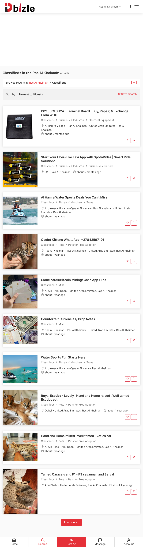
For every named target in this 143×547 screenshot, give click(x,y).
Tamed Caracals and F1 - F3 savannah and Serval (77, 474)
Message (100, 544)
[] (134, 82)
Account (129, 544)
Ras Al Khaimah (39, 82)
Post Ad (71, 544)
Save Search (129, 94)
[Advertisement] (71, 39)
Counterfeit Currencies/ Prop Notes (68, 319)
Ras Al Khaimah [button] (109, 6)
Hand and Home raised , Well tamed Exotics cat (76, 436)
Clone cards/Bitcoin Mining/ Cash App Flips (73, 280)
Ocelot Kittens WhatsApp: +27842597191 (72, 239)
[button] (31, 94)
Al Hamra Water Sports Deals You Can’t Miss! (74, 197)
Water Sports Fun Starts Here (63, 357)
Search (42, 544)
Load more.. (71, 522)
